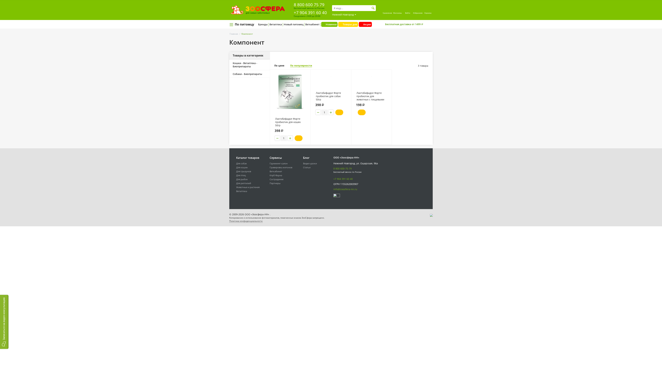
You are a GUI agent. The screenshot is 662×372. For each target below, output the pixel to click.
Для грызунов (243, 171)
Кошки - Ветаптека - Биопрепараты (245, 64)
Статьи (306, 167)
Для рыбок (242, 179)
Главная (234, 33)
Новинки (331, 24)
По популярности (301, 65)
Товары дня (350, 24)
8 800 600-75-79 (342, 168)
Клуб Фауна (276, 175)
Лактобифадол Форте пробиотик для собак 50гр (328, 96)
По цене (279, 65)
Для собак (241, 163)
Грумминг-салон (279, 163)
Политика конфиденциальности (246, 221)
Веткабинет (312, 24)
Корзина (428, 13)
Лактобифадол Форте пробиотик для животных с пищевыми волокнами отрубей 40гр (371, 96)
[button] (4, 322)
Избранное (418, 13)
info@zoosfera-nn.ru (345, 189)
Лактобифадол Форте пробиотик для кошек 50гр (288, 122)
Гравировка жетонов (281, 167)
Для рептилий (243, 183)
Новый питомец (293, 24)
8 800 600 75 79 (309, 4)
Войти (407, 13)
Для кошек (242, 167)
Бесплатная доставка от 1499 (404, 24)
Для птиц (241, 175)
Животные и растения (248, 187)
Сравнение (387, 13)
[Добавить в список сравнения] (305, 80)
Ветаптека (275, 24)
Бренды (263, 24)
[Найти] (373, 8)
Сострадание (276, 179)
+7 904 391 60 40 (310, 12)
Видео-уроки (310, 163)
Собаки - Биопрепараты (247, 74)
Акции (367, 24)
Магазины (397, 13)
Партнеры (275, 183)
